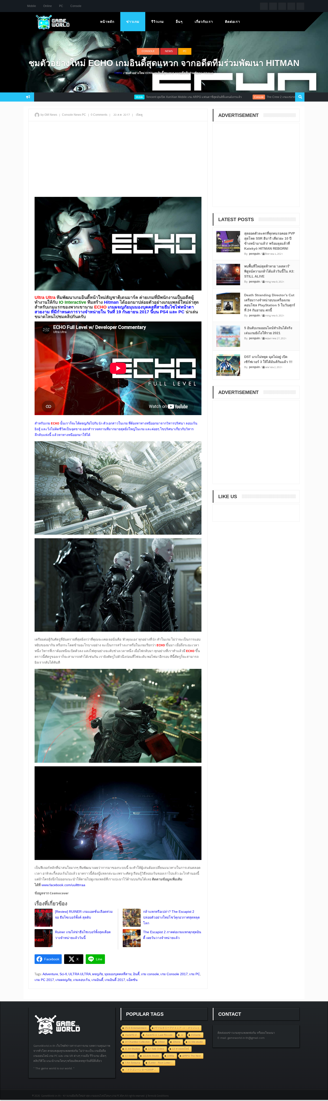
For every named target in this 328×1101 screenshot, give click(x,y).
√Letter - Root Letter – (160, 1062)
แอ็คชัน (132, 980)
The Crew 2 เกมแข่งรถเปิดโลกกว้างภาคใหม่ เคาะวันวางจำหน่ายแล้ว (279, 97)
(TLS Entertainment (135, 1028)
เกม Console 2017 (174, 974)
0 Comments (99, 114)
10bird (161, 1042)
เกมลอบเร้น (81, 980)
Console (75, 6)
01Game (196, 1035)
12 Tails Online (156, 1048)
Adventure (50, 974)
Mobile (31, 6)
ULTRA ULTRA (79, 974)
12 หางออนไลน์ (180, 1048)
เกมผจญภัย (63, 980)
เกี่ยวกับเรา (204, 22)
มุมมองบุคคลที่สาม (118, 974)
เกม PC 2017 (44, 980)
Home (118, 73)
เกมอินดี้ (97, 980)
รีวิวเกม (157, 22)
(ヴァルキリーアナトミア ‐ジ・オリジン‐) (176, 1028)
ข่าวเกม (132, 22)
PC (61, 6)
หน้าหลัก (107, 22)
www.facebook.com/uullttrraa (63, 885)
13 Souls (130, 1055)
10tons (176, 1042)
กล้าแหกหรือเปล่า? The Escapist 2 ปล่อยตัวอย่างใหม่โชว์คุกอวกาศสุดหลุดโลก (171, 917)
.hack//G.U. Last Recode (159, 1035)
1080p (170, 1055)
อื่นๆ (179, 22)
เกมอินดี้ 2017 (115, 980)
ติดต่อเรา (232, 22)
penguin (254, 253)
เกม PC (194, 974)
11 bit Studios (132, 1048)
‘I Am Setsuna (132, 1062)
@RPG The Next (191, 1055)
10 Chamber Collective (137, 1042)
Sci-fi (63, 974)
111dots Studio (151, 1055)
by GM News (49, 114)
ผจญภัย (97, 974)
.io (182, 1035)
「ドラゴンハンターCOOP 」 (141, 1069)
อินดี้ (136, 974)
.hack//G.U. (131, 1035)
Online (47, 6)
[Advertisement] (118, 159)
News (169, 51)
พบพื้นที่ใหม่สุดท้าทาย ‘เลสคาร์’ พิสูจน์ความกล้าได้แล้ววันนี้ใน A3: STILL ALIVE (269, 271)
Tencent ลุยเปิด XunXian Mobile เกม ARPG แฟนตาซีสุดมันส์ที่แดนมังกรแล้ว (163, 97)
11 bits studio (195, 1042)
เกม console (150, 974)
